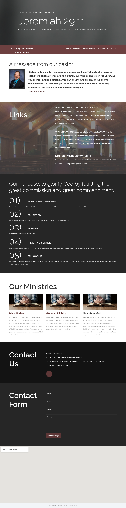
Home (68, 48)
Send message (53, 436)
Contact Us (111, 48)
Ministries (101, 48)
